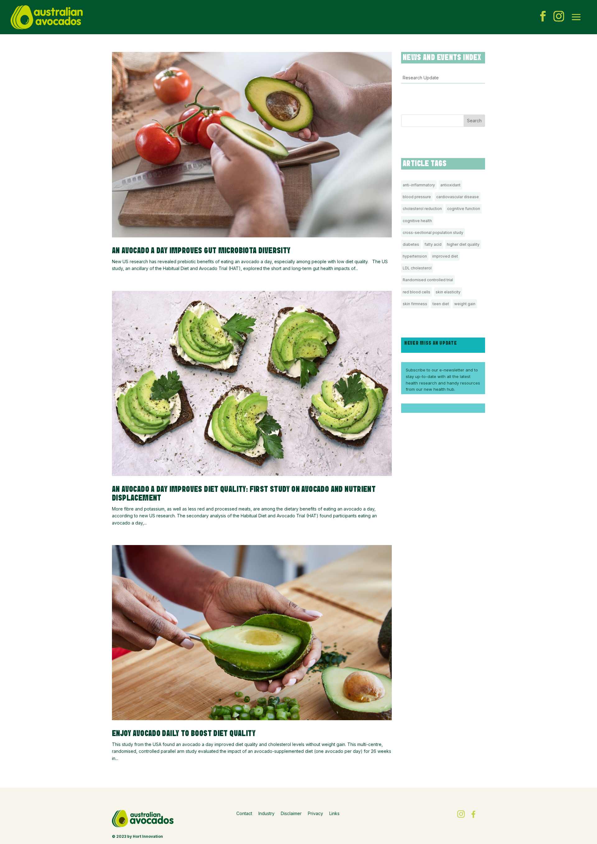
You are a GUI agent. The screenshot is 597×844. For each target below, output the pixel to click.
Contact (244, 813)
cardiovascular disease (457, 196)
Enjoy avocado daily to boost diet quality (184, 734)
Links (334, 813)
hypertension (415, 256)
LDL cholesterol (417, 268)
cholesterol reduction (422, 208)
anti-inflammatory (419, 185)
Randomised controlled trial (428, 279)
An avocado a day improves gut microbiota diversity (202, 251)
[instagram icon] (558, 17)
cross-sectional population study (433, 232)
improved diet (445, 256)
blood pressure (417, 196)
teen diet (441, 303)
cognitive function (463, 208)
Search (474, 120)
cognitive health (417, 220)
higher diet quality (463, 244)
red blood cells (416, 292)
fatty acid (433, 244)
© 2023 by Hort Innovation (137, 836)
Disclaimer (291, 813)
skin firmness (415, 303)
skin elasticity (448, 292)
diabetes (411, 244)
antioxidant (450, 185)
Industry (266, 813)
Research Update (421, 77)
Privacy (315, 813)
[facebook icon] (543, 17)
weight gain (464, 303)
